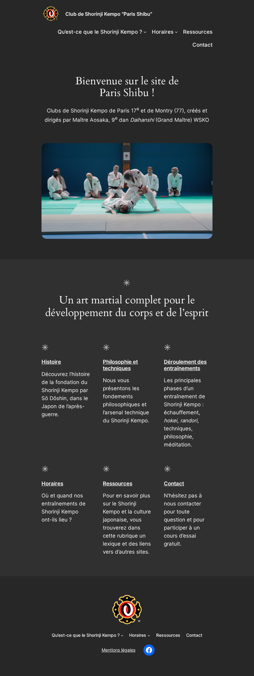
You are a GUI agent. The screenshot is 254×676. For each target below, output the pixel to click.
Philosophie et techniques (120, 365)
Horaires (52, 483)
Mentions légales (118, 650)
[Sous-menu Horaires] (176, 31)
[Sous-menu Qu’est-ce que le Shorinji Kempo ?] (145, 31)
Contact (174, 483)
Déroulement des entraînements (185, 365)
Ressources (117, 483)
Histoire (51, 362)
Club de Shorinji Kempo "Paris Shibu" (108, 14)
